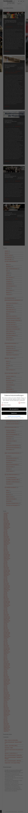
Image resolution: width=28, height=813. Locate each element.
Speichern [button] (14, 413)
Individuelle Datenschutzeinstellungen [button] (14, 416)
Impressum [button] (21, 417)
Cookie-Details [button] (7, 417)
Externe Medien (7, 405)
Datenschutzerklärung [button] (15, 417)
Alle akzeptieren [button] (14, 409)
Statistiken (23, 402)
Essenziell (6, 402)
